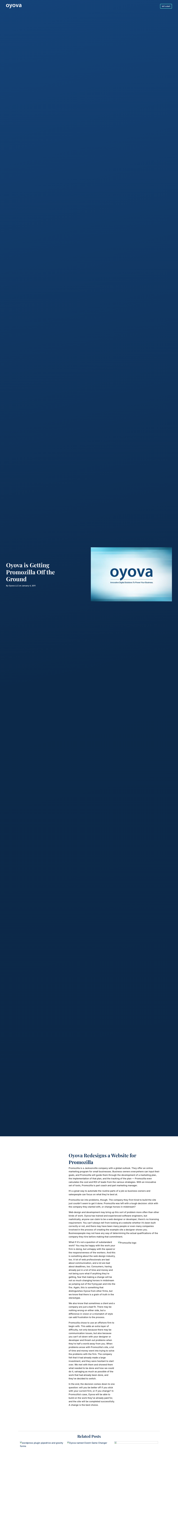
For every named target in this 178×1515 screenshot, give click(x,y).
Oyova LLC (14, 586)
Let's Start (166, 6)
